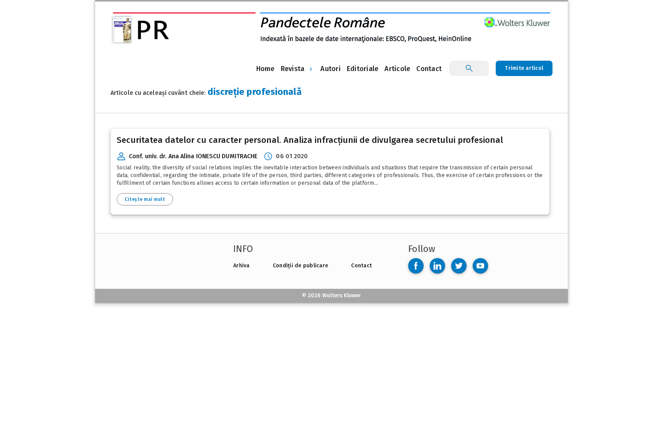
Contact (361, 265)
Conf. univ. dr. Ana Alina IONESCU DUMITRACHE (193, 156)
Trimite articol (524, 68)
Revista (293, 69)
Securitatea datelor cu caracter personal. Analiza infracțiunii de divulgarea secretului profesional (310, 140)
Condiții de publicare (300, 265)
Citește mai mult (145, 199)
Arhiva (241, 265)
